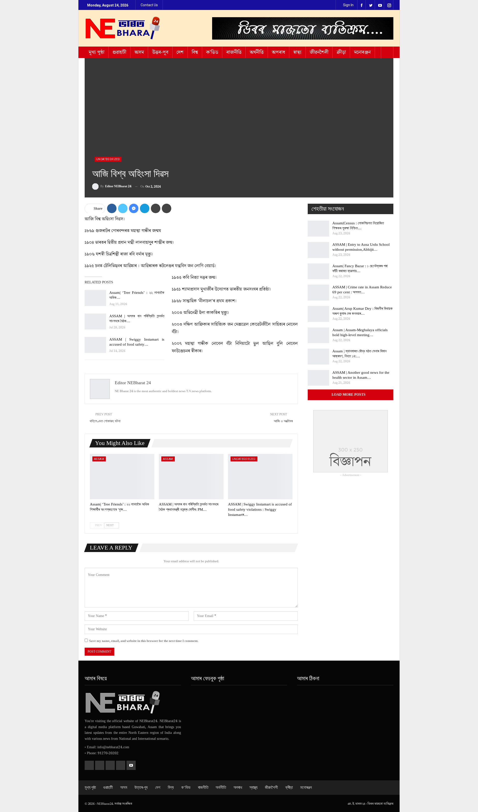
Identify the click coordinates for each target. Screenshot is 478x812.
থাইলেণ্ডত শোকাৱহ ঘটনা (105, 421)
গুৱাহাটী (119, 52)
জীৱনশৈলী (319, 52)
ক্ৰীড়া (341, 52)
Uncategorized (108, 159)
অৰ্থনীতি (257, 52)
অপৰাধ (278, 52)
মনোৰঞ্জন (362, 52)
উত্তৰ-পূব (160, 52)
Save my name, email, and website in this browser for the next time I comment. (143, 641)
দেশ (180, 52)
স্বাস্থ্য (297, 52)
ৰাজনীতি (233, 52)
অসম (139, 52)
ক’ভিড (212, 52)
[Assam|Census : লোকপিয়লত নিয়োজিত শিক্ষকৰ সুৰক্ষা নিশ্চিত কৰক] (318, 229)
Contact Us (149, 5)
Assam (99, 459)
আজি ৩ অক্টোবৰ (283, 421)
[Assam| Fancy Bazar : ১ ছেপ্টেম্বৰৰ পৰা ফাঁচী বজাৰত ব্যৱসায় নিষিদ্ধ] (318, 271)
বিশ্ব (195, 52)
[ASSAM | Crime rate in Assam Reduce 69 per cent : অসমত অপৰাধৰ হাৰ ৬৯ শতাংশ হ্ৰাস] (318, 293)
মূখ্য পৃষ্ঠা (96, 52)
